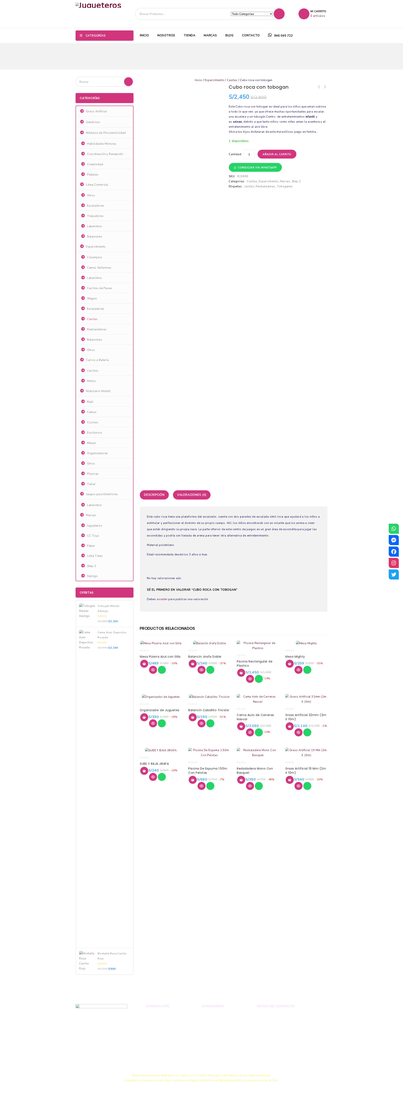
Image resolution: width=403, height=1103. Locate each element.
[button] (255, 167)
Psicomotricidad (213, 1037)
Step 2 (296, 181)
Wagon (92, 298)
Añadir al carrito (277, 154)
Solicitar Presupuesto (162, 1052)
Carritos (92, 371)
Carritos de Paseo (99, 288)
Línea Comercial (97, 185)
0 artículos (317, 16)
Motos (91, 381)
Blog (229, 35)
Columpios (94, 257)
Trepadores (95, 216)
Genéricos (93, 122)
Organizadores (97, 453)
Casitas (232, 80)
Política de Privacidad (162, 1059)
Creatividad (95, 164)
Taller (91, 484)
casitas (249, 186)
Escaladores (95, 206)
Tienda (189, 35)
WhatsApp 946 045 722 (280, 1016)
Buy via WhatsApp (162, 670)
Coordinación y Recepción (105, 154)
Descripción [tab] (154, 495)
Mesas (91, 443)
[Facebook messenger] (394, 540)
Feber (91, 546)
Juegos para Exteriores (102, 494)
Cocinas (92, 422)
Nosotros (166, 35)
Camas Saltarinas (99, 268)
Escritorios (94, 433)
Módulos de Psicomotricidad (106, 133)
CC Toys (93, 536)
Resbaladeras (265, 186)
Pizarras (93, 474)
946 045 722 (283, 36)
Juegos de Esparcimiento (220, 1030)
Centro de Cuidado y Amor (324, 87)
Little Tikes (95, 556)
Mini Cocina (319, 87)
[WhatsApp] (394, 529)
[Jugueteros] (99, 5)
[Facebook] (394, 552)
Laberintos (94, 226)
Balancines (94, 237)
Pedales (92, 175)
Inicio (144, 35)
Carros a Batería (97, 360)
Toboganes (285, 186)
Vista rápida (153, 670)
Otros (91, 195)
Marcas (210, 35)
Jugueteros (94, 526)
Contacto (251, 35)
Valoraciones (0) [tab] (191, 495)
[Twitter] (394, 574)
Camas (92, 412)
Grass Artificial (96, 111)
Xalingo (92, 576)
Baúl (90, 402)
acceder (162, 599)
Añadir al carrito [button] (144, 664)
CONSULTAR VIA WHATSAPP (257, 167)
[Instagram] (394, 563)
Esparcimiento (214, 80)
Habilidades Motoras (101, 144)
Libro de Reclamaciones (279, 1051)
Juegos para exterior (217, 1023)
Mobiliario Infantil (98, 391)
